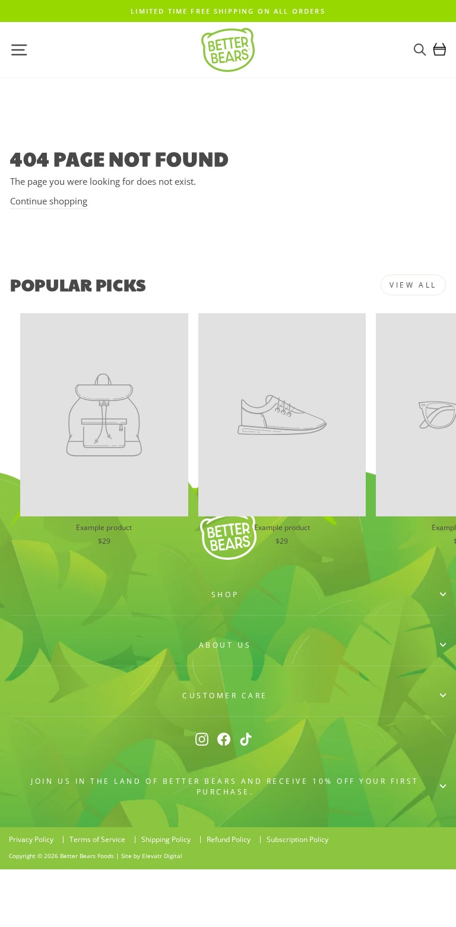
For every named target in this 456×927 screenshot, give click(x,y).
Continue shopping (48, 201)
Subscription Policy (297, 839)
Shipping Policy (166, 839)
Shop (225, 594)
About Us (225, 644)
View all (413, 285)
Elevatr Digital (162, 856)
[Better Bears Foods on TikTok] (245, 738)
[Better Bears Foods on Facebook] (223, 738)
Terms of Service (97, 839)
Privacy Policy (31, 839)
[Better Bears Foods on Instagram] (201, 738)
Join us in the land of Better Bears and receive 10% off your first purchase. (225, 786)
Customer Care (225, 695)
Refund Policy (229, 839)
